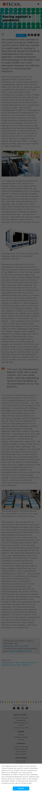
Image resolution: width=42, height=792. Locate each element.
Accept (21, 788)
